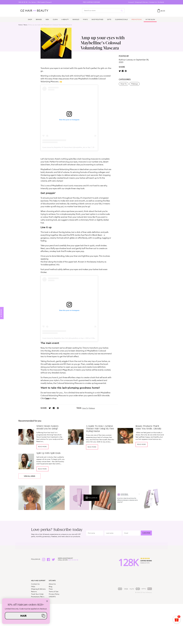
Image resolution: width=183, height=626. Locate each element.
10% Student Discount (44, 2)
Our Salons (32, 2)
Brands (39, 19)
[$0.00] (158, 10)
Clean (55, 19)
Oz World (161, 2)
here (47, 398)
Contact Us (153, 2)
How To (85, 408)
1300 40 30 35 (22, 2)
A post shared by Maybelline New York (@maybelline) (60, 338)
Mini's (85, 19)
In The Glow (150, 19)
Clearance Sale (121, 19)
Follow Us (92, 498)
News (25, 25)
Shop (30, 19)
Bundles (76, 19)
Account (131, 2)
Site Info (52, 580)
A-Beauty (65, 19)
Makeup (92, 408)
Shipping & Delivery (141, 2)
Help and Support (38, 580)
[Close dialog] (47, 601)
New (47, 19)
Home (20, 25)
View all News (29, 476)
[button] (26, 615)
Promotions (137, 19)
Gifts (109, 19)
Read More (42, 446)
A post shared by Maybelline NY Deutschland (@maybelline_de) (63, 147)
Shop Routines (97, 19)
